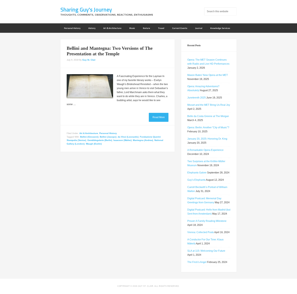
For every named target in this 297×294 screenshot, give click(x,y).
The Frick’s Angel (197, 262)
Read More (159, 117)
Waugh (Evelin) (94, 144)
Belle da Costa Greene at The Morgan (208, 116)
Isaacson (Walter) (122, 140)
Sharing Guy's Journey (86, 9)
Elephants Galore (197, 172)
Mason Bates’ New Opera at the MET (207, 75)
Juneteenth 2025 (196, 97)
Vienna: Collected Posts (200, 232)
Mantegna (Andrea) (143, 140)
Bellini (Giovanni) (89, 137)
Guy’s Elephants (196, 180)
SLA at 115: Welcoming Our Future (206, 250)
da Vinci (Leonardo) (128, 137)
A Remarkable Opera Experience (205, 150)
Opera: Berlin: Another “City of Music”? (208, 127)
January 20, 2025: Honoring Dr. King (207, 138)
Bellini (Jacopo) (108, 137)
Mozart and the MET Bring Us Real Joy (208, 105)
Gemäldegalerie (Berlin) (99, 140)
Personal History (108, 133)
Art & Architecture (88, 133)
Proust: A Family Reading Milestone (206, 221)
